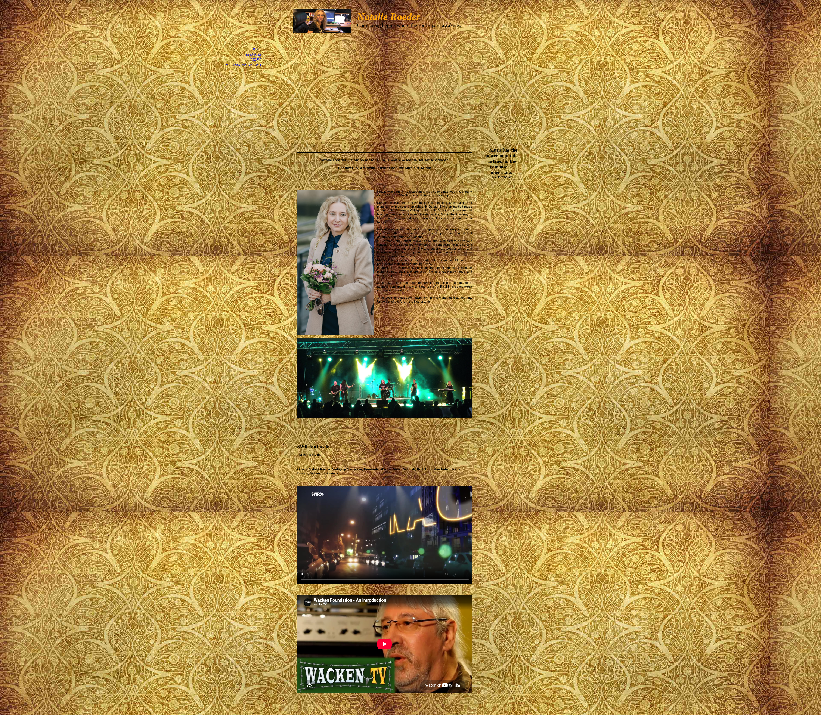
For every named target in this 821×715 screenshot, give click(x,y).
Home (256, 49)
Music (256, 59)
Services (253, 54)
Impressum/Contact (243, 64)
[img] (322, 21)
